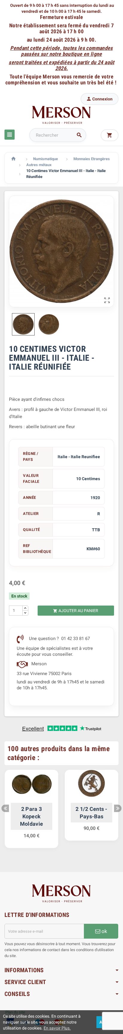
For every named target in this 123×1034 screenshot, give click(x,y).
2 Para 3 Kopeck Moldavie (31, 816)
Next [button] (118, 808)
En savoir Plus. (57, 1028)
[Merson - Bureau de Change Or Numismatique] (61, 114)
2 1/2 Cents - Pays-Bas (91, 812)
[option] (31, 812)
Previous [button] (5, 808)
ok (103, 931)
